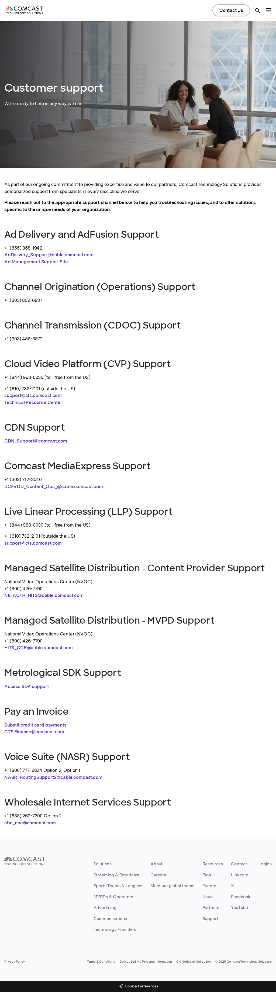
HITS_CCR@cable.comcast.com (38, 647)
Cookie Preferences (141, 986)
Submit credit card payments (35, 725)
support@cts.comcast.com (33, 395)
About (156, 863)
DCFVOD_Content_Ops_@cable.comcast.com (53, 486)
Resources (212, 863)
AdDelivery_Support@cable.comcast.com (49, 254)
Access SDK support (26, 686)
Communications (110, 918)
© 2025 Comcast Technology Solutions (243, 961)
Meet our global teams (172, 885)
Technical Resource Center (33, 402)
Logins (265, 863)
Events (209, 885)
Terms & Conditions (101, 961)
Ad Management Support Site (36, 261)
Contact (239, 863)
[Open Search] (257, 10)
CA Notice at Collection (193, 961)
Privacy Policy (14, 961)
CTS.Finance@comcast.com (34, 731)
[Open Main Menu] (268, 10)
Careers (158, 874)
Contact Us (231, 10)
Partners (210, 907)
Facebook (240, 896)
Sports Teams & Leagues (118, 885)
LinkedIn (240, 874)
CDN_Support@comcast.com (35, 441)
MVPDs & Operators (113, 896)
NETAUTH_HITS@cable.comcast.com (44, 595)
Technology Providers (115, 929)
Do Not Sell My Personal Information (145, 961)
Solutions (103, 863)
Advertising (105, 907)
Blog (206, 874)
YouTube (239, 907)
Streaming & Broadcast (117, 874)
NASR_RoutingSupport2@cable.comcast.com (53, 777)
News (207, 896)
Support (210, 918)
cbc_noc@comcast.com (30, 822)
